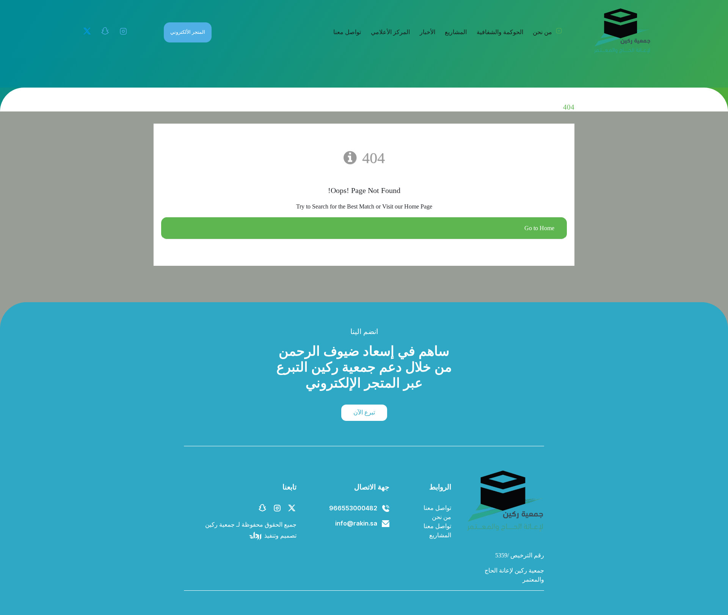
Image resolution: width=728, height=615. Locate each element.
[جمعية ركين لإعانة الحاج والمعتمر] (621, 31)
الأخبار (427, 32)
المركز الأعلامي (390, 32)
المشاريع (456, 32)
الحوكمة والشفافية (500, 32)
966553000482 (353, 508)
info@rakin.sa (356, 523)
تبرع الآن (364, 412)
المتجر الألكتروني (187, 32)
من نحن (542, 32)
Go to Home (539, 228)
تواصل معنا (347, 32)
